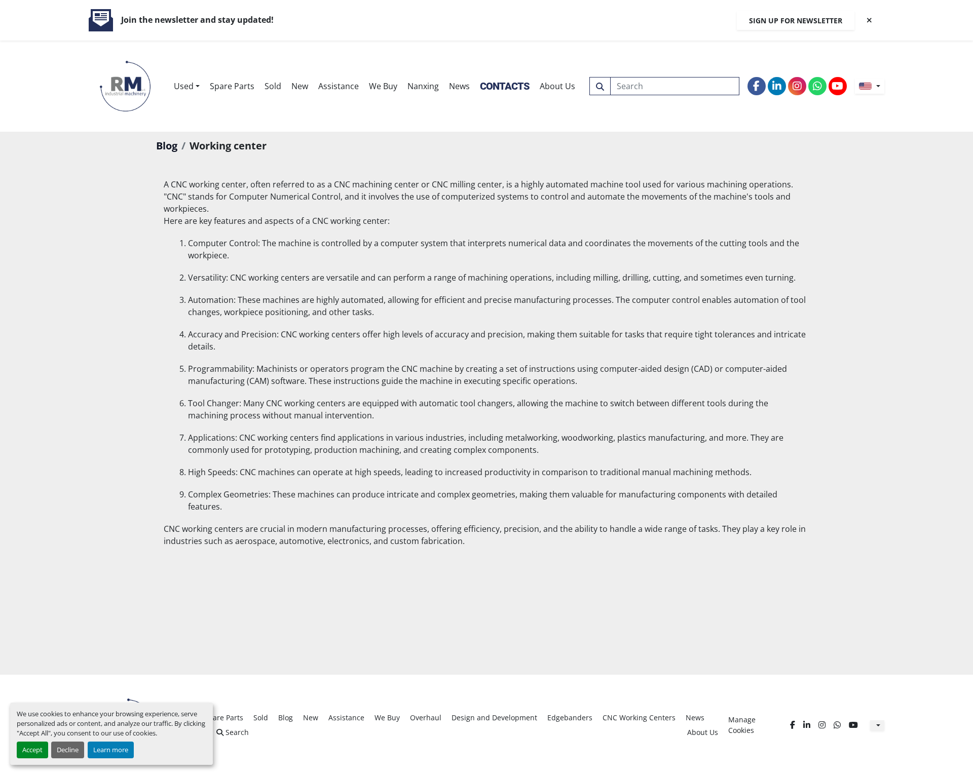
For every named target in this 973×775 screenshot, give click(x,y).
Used (184, 86)
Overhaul (425, 717)
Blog (166, 145)
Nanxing (423, 86)
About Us (557, 86)
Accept (32, 749)
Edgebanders (569, 717)
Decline (68, 749)
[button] (187, 86)
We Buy (383, 86)
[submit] (600, 86)
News (459, 86)
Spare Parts (232, 86)
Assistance (338, 86)
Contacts (505, 86)
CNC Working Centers (639, 717)
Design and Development (494, 717)
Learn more (110, 749)
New (299, 86)
